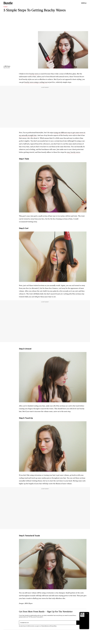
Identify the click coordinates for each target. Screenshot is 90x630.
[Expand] (81, 614)
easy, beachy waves (73, 152)
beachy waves (34, 74)
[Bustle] (8, 3)
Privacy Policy (53, 626)
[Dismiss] (87, 614)
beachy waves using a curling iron (35, 82)
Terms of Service (44, 626)
